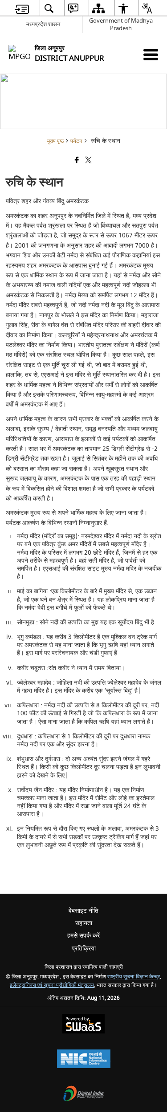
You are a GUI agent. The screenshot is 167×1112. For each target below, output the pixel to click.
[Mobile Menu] (151, 54)
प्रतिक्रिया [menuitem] (84, 948)
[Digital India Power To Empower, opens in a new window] (84, 1094)
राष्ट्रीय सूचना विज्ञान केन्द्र (133, 977)
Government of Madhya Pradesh (121, 24)
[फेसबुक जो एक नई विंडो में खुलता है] (76, 161)
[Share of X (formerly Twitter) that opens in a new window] (88, 161)
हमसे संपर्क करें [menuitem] (83, 935)
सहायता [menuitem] (83, 923)
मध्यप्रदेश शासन (43, 24)
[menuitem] (22, 8)
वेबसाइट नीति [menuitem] (83, 910)
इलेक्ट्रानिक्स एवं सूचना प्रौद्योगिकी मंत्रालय (52, 985)
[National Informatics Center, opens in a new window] (83, 1060)
